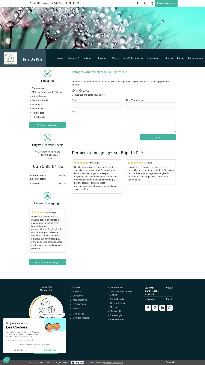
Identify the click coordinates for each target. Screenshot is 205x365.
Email (74, 100)
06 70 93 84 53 (48, 166)
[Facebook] (66, 4)
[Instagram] (78, 4)
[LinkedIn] (74, 4)
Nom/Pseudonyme (135, 100)
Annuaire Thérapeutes (113, 362)
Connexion (171, 362)
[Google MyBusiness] (70, 4)
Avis (74, 111)
